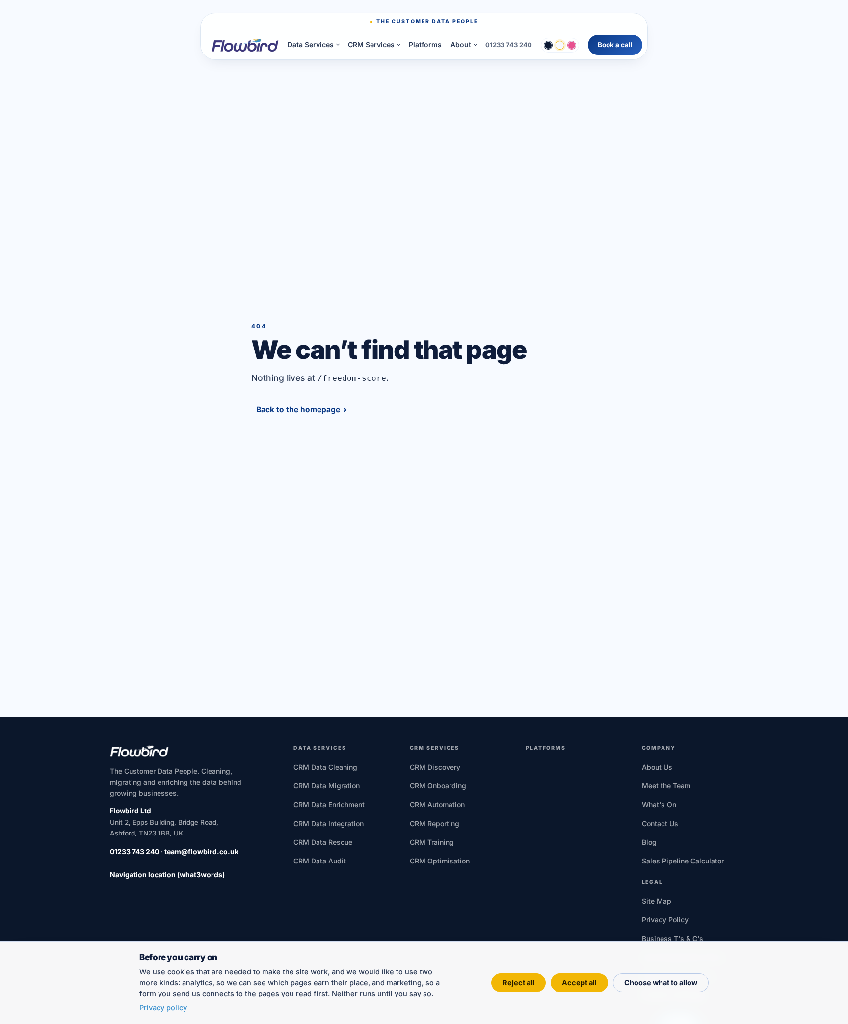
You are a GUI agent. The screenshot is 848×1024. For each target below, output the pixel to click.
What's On (659, 804)
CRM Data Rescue (322, 842)
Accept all (579, 982)
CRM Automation (437, 804)
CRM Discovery (435, 767)
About (460, 44)
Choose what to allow (660, 982)
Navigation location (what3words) (167, 874)
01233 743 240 (508, 45)
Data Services (311, 44)
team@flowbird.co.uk (201, 851)
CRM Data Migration (326, 785)
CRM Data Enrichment (329, 804)
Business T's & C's (672, 938)
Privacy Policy (665, 920)
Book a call (615, 45)
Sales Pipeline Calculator (683, 861)
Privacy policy (163, 1007)
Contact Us (660, 823)
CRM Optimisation (440, 861)
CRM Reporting (434, 823)
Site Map (656, 901)
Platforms (425, 44)
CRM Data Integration (328, 823)
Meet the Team (666, 785)
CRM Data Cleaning (325, 767)
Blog (649, 842)
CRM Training (432, 842)
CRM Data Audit (319, 861)
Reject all (518, 982)
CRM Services (371, 44)
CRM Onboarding (438, 785)
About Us (657, 767)
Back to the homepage (298, 409)
